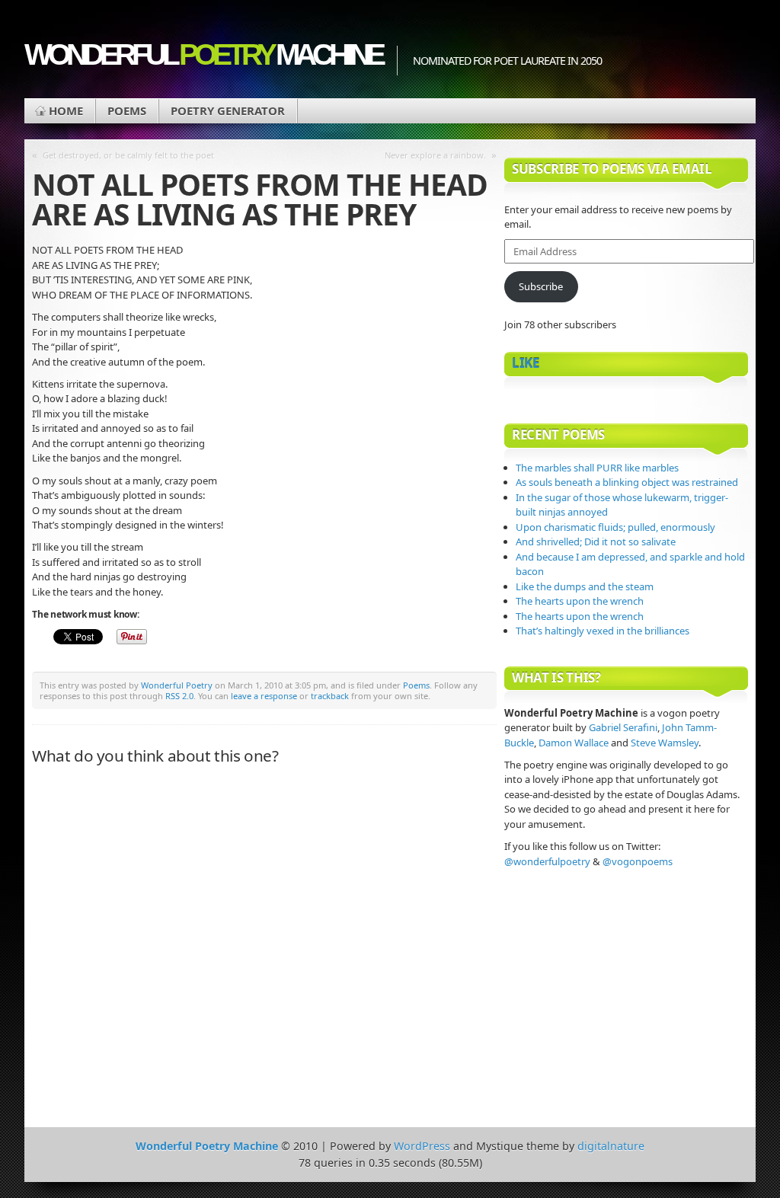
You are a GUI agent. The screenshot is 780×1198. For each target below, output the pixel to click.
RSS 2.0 (179, 695)
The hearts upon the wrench (580, 601)
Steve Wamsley (664, 742)
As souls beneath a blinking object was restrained (627, 482)
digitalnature (610, 1146)
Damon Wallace (574, 742)
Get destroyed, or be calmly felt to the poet (128, 155)
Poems (126, 110)
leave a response (264, 695)
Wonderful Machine (203, 54)
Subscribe (541, 286)
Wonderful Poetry (177, 685)
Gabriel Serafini (623, 727)
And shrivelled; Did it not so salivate (596, 541)
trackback (330, 695)
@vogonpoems (638, 861)
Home (66, 110)
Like (525, 363)
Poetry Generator (228, 110)
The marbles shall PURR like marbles (597, 467)
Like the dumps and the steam (585, 586)
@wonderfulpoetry (547, 861)
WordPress (422, 1146)
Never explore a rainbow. (435, 155)
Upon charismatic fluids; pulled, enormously (615, 527)
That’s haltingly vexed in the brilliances (602, 630)
